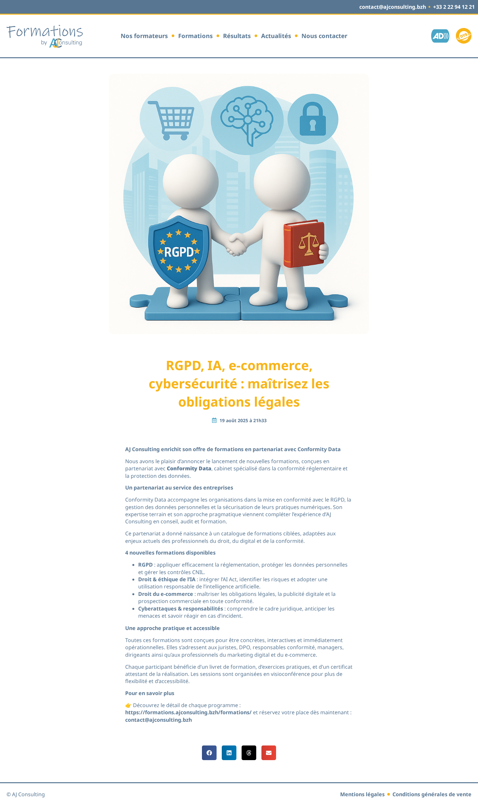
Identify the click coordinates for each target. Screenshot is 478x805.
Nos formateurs (144, 36)
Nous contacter (324, 36)
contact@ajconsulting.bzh (158, 719)
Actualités (276, 36)
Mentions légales (362, 794)
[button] (209, 752)
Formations (195, 36)
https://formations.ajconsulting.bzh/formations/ (188, 712)
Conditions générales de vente (431, 794)
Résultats (237, 36)
